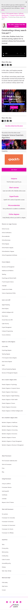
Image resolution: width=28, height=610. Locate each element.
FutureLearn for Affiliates (8, 533)
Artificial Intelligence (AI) (7, 312)
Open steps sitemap (6, 570)
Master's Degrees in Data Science (9, 392)
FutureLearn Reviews (7, 487)
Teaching (4, 274)
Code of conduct (6, 559)
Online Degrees (5, 244)
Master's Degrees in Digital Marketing (10, 395)
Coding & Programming (7, 331)
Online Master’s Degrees (7, 247)
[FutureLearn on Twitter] (13, 602)
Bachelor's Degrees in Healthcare (9, 422)
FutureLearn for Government (8, 525)
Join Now (14, 170)
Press (3, 468)
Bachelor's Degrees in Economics (9, 433)
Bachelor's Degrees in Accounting (9, 430)
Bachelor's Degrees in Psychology (10, 426)
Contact (4, 590)
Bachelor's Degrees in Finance (9, 437)
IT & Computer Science (12, 13)
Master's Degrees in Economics (9, 407)
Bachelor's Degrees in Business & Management (13, 445)
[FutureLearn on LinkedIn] (20, 602)
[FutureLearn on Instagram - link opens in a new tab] (10, 602)
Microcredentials (6, 236)
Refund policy (5, 552)
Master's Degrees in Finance (8, 403)
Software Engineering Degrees (9, 369)
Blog (3, 472)
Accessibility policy (6, 563)
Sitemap (4, 567)
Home (3, 13)
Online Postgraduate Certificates (9, 255)
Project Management (6, 327)
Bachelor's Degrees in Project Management (12, 441)
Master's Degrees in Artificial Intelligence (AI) (12, 410)
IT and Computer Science (8, 282)
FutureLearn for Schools (7, 529)
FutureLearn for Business (8, 521)
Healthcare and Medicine (7, 270)
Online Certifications (6, 232)
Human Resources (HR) (7, 319)
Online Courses (5, 229)
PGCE (3, 365)
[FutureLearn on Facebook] (7, 602)
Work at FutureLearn (6, 464)
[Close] (26, 2)
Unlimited (4, 498)
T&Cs (3, 544)
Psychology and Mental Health (9, 278)
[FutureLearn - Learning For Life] (14, 605)
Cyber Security (5, 323)
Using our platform (6, 483)
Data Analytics (5, 308)
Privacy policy (5, 548)
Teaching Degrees (6, 354)
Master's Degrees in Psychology (9, 384)
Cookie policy (5, 555)
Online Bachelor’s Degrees (8, 251)
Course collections (6, 335)
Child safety (5, 582)
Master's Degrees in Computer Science (11, 388)
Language (4, 285)
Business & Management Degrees (9, 373)
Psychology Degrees (6, 350)
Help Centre (5, 586)
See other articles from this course (14, 125)
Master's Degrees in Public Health (10, 399)
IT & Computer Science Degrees (9, 357)
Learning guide (5, 491)
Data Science (5, 316)
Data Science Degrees (7, 361)
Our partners (5, 514)
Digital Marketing (6, 304)
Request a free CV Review (8, 502)
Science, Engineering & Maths (9, 293)
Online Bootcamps (6, 240)
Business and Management (8, 266)
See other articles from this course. (16, 25)
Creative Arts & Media (7, 289)
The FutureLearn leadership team (9, 460)
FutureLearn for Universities (8, 517)
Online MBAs (5, 346)
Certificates (4, 495)
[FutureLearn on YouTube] (17, 602)
